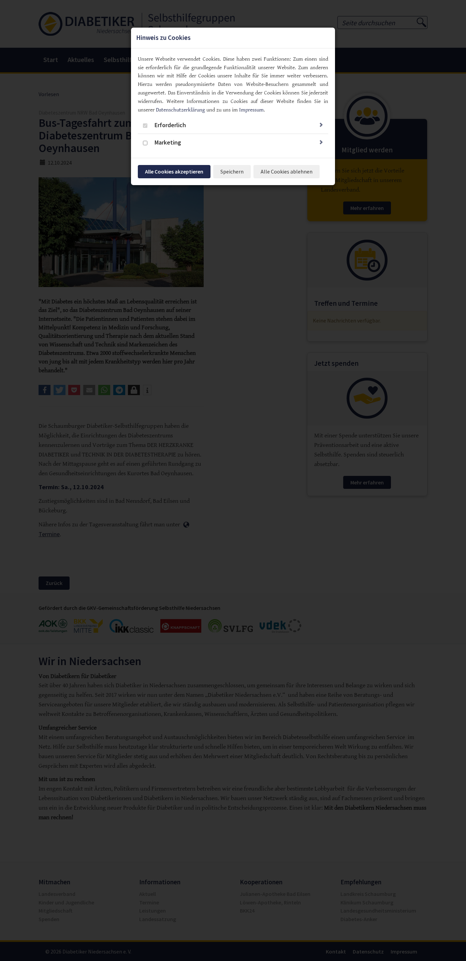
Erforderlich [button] (170, 125)
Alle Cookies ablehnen (286, 171)
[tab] (233, 126)
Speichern (232, 171)
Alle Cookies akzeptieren (174, 171)
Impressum (251, 110)
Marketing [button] (168, 142)
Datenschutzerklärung (180, 110)
